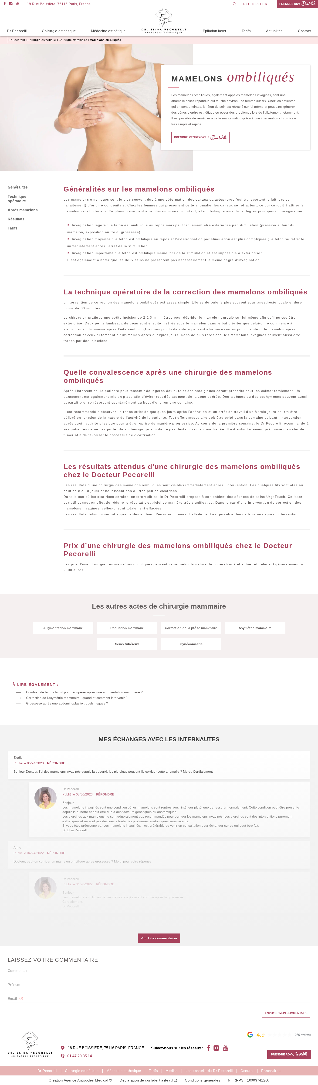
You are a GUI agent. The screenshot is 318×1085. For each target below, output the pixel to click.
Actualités (274, 31)
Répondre (56, 763)
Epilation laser (215, 31)
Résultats (16, 219)
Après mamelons (23, 210)
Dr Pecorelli (17, 31)
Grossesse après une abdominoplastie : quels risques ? (67, 703)
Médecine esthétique (108, 31)
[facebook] (5, 4)
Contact (304, 31)
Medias (172, 1071)
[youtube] (17, 4)
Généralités (18, 187)
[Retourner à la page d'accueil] (164, 33)
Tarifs (246, 31)
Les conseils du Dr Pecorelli (209, 1071)
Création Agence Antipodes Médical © (80, 1080)
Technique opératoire (17, 199)
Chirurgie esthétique (59, 31)
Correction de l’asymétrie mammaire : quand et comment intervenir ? (77, 698)
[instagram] (11, 4)
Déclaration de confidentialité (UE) (148, 1080)
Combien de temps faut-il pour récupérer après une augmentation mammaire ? (84, 692)
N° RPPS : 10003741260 (248, 1080)
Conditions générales (202, 1080)
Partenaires (271, 1071)
